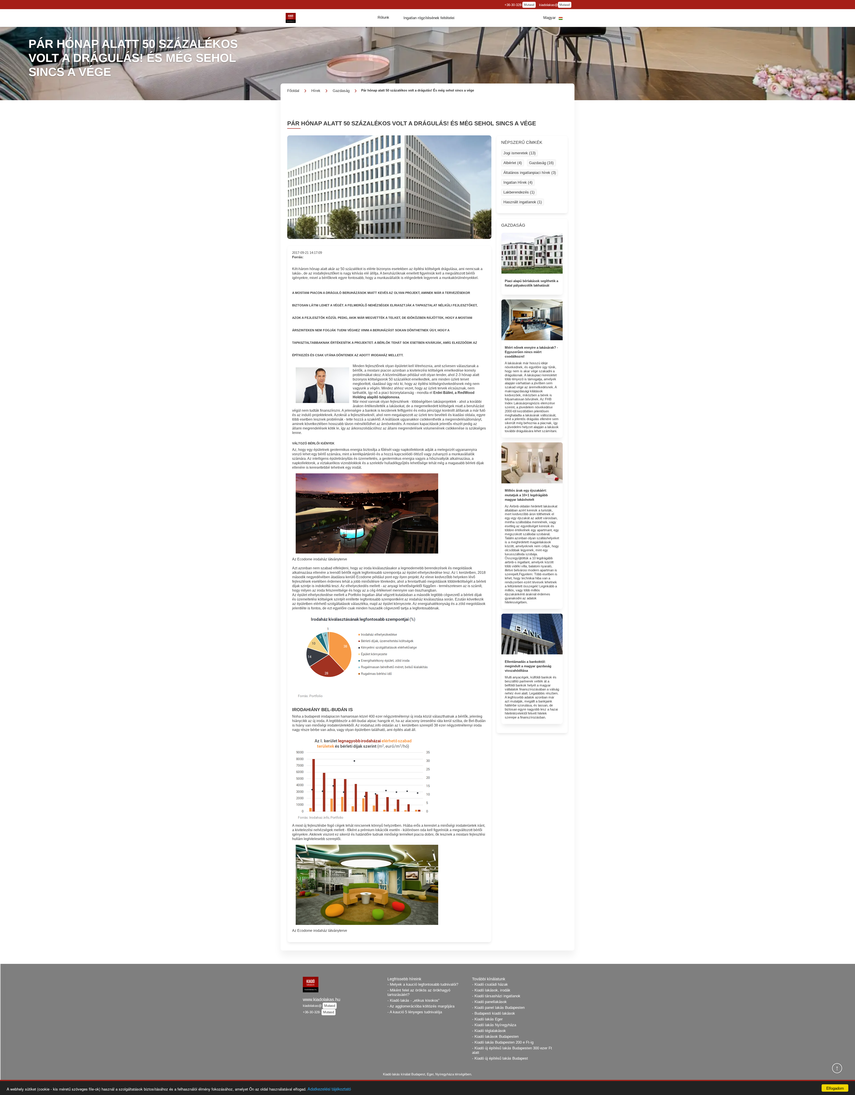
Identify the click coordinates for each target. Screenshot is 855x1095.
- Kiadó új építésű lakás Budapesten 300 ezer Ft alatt (512, 1050)
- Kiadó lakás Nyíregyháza (494, 1025)
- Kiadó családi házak (490, 984)
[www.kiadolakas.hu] (291, 18)
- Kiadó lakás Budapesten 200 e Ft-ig (502, 1042)
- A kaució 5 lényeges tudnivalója (414, 1012)
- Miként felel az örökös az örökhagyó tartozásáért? (418, 992)
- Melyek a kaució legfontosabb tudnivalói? (422, 984)
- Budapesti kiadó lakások (493, 1013)
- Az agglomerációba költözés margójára (420, 1006)
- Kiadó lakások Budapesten (495, 1036)
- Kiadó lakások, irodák (491, 990)
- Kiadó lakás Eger (487, 1019)
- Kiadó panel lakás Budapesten (498, 1007)
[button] (383, 17)
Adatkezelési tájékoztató (329, 1089)
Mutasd (529, 4)
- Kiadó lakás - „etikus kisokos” (413, 1000)
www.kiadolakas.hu (321, 999)
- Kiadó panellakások (489, 1002)
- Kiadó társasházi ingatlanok (496, 996)
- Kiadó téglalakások (489, 1031)
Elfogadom (835, 1088)
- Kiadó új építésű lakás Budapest (500, 1058)
